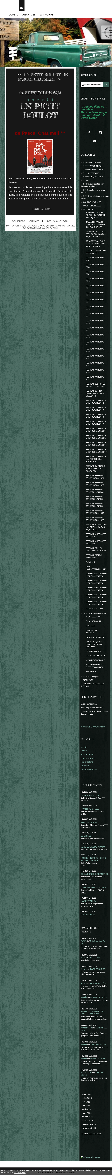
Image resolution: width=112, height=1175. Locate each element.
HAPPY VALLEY (88, 901)
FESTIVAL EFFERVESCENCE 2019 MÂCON (95, 490)
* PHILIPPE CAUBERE (92, 162)
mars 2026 (87, 1113)
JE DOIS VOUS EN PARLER (94, 613)
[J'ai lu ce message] (109, 1170)
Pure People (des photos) (92, 708)
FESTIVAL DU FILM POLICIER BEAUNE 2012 (96, 401)
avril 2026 (86, 1109)
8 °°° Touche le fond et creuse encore (95, 197)
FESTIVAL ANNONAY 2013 (95, 301)
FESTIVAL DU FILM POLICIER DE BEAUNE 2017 (96, 450)
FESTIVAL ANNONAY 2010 (95, 280)
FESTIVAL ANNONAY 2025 (95, 378)
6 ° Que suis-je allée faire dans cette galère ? (93, 185)
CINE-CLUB (90, 626)
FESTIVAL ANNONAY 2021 (95, 357)
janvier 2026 (87, 1120)
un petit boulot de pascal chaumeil (29, 226)
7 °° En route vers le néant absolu (93, 191)
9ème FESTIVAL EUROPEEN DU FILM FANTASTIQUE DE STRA (96, 243)
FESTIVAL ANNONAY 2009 (95, 273)
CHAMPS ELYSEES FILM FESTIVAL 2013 (96, 252)
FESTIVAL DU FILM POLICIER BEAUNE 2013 (96, 408)
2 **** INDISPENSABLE (93, 169)
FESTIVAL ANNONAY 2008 (95, 266)
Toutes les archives (91, 1134)
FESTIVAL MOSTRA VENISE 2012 (96, 535)
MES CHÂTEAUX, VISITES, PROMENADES (95, 665)
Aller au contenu (10, 2)
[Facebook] (89, 132)
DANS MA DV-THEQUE (96, 637)
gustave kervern (50, 228)
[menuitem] (12, 14)
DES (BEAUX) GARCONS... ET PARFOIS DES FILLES (94, 644)
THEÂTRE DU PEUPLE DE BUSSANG (92, 685)
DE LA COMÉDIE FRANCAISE (94, 874)
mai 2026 (86, 1105)
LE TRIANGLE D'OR (90, 795)
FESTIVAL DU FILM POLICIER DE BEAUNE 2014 (96, 429)
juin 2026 (86, 1102)
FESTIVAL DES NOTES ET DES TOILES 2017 (95, 385)
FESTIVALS (88, 209)
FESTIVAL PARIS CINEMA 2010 (94, 556)
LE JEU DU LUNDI (93, 651)
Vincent (84, 1011)
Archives (29, 14)
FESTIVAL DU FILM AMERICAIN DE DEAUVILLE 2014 (95, 393)
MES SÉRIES (88, 680)
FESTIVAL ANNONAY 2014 (95, 308)
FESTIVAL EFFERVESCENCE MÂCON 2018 (95, 511)
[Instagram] (100, 132)
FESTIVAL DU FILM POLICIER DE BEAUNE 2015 (96, 436)
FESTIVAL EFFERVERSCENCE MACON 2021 (95, 476)
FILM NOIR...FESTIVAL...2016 (96, 568)
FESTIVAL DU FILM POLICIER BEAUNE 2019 (96, 422)
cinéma (50, 226)
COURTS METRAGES (92, 206)
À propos (47, 14)
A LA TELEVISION (93, 617)
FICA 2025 (90, 562)
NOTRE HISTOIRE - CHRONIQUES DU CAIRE (94, 859)
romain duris (61, 226)
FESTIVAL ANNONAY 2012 (95, 294)
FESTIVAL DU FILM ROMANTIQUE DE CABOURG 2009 (96, 468)
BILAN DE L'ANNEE (93, 621)
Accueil (12, 14)
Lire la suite (41, 208)
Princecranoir (86, 1028)
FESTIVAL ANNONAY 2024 (95, 371)
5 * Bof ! (86, 180)
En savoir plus (20, 1173)
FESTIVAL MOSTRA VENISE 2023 (96, 542)
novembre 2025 (89, 1128)
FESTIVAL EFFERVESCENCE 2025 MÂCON (95, 504)
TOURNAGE (91, 671)
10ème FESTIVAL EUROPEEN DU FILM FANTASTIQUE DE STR (95, 215)
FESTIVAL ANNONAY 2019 (95, 343)
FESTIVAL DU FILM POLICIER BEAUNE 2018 (96, 415)
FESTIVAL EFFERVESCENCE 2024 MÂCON (95, 497)
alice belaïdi (35, 228)
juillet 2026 (87, 1098)
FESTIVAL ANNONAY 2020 (95, 350)
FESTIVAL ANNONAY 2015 (95, 315)
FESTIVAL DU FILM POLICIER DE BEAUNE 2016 (96, 443)
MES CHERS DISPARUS (95, 660)
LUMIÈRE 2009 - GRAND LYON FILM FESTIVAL (96, 589)
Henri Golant (87, 762)
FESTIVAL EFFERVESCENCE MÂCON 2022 (95, 518)
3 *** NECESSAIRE (31, 221)
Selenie (84, 997)
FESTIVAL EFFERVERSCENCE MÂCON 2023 (95, 483)
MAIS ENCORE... (88, 914)
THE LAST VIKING (89, 822)
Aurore (84, 941)
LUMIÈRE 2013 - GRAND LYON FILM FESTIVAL (96, 596)
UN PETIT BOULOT (40, 110)
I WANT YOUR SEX (90, 809)
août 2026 (86, 1094)
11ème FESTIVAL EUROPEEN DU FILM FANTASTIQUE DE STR (95, 224)
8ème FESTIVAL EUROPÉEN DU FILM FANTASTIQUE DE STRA (96, 234)
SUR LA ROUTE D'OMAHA (93, 887)
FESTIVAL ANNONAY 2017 (95, 329)
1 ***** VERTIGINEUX (92, 166)
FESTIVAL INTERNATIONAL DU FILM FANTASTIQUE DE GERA (96, 527)
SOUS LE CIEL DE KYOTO (93, 847)
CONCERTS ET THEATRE (92, 631)
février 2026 (87, 1117)
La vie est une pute (91, 676)
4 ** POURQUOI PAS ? (93, 177)
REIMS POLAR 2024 (94, 609)
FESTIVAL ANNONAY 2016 (95, 322)
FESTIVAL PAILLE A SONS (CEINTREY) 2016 (96, 549)
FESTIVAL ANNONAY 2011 (95, 287)
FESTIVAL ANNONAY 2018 (95, 336)
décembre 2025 (89, 1124)
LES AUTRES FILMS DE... (96, 656)
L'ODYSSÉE (86, 836)
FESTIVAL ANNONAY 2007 (95, 259)
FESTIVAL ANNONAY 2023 (95, 364)
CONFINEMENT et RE (92, 202)
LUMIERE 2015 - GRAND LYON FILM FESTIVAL (96, 575)
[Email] (21, 5)
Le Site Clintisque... (89, 704)
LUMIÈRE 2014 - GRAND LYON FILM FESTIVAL (96, 603)
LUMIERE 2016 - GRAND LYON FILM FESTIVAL (96, 582)
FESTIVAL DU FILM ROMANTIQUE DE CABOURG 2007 (96, 459)
